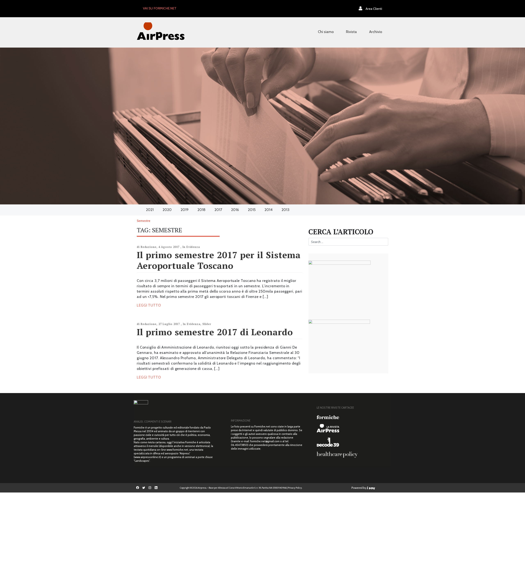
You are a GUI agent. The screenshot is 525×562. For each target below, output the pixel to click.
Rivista (351, 32)
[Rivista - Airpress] (352, 428)
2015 (252, 209)
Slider (206, 324)
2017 (218, 209)
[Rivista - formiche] (352, 417)
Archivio (375, 32)
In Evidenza (191, 247)
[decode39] (352, 442)
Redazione (148, 247)
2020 (167, 209)
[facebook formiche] (138, 488)
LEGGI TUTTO (149, 305)
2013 (285, 209)
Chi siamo (326, 32)
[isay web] (371, 487)
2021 (150, 209)
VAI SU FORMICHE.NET (159, 8)
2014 (269, 209)
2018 (201, 209)
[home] (161, 30)
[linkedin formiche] (156, 488)
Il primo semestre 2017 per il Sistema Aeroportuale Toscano (219, 260)
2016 (235, 209)
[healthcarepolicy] (352, 454)
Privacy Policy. (295, 487)
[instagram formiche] (150, 488)
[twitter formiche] (144, 488)
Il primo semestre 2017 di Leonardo (215, 332)
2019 (184, 209)
